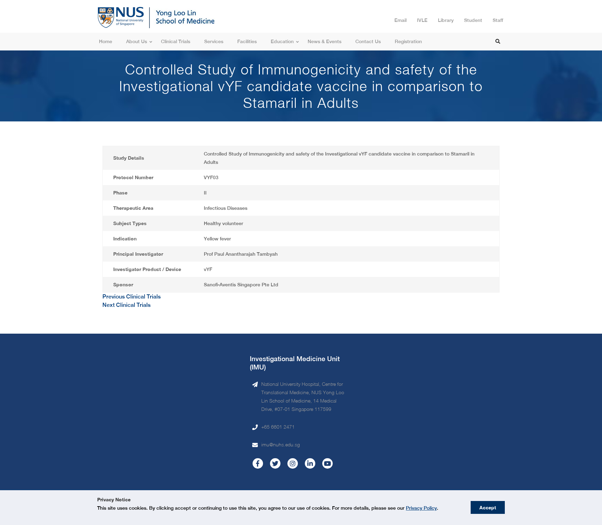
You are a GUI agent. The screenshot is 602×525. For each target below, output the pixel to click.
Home (105, 41)
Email (400, 20)
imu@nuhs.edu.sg (280, 444)
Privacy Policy (421, 508)
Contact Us (368, 41)
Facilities (247, 41)
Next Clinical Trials (126, 305)
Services (213, 41)
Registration (408, 41)
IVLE (422, 20)
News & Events (324, 41)
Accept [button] (487, 507)
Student (473, 20)
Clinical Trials (175, 41)
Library (446, 20)
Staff (498, 20)
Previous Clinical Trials (131, 296)
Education (282, 41)
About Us (136, 41)
